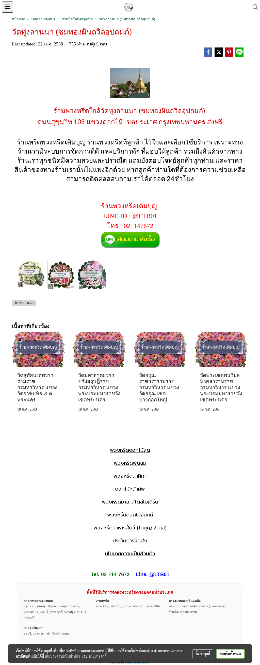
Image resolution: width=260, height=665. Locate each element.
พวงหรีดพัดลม (130, 463)
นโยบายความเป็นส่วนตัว (130, 553)
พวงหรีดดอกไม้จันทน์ (130, 514)
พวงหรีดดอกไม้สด (130, 450)
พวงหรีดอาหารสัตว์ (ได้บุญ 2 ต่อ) (130, 527)
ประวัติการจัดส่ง (130, 540)
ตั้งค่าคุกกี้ (203, 653)
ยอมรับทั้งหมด (230, 653)
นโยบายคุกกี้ (98, 656)
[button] (254, 7)
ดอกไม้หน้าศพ (130, 489)
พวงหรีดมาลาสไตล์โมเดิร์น (130, 502)
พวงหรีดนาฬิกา (130, 476)
